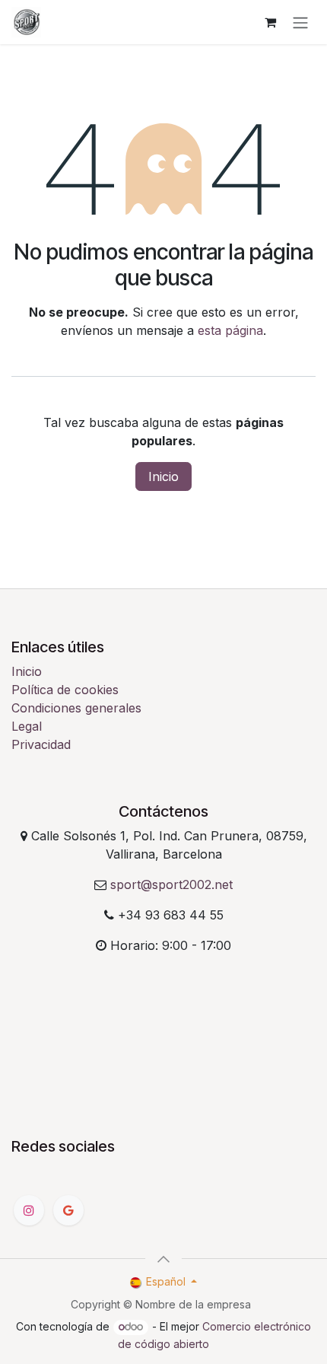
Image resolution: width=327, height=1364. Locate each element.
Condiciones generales (76, 707)
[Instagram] (29, 1210)
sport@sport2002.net (171, 884)
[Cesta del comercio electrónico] (270, 22)
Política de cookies (65, 689)
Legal (26, 726)
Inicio (163, 476)
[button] (163, 1259)
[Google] (68, 1210)
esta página (230, 330)
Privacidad (41, 744)
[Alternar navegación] (300, 22)
